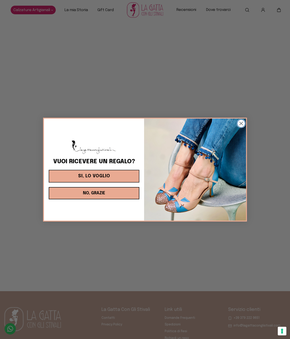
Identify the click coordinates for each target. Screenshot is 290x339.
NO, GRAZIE (94, 193)
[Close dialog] (241, 123)
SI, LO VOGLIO (94, 176)
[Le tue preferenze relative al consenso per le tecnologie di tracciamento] (282, 331)
